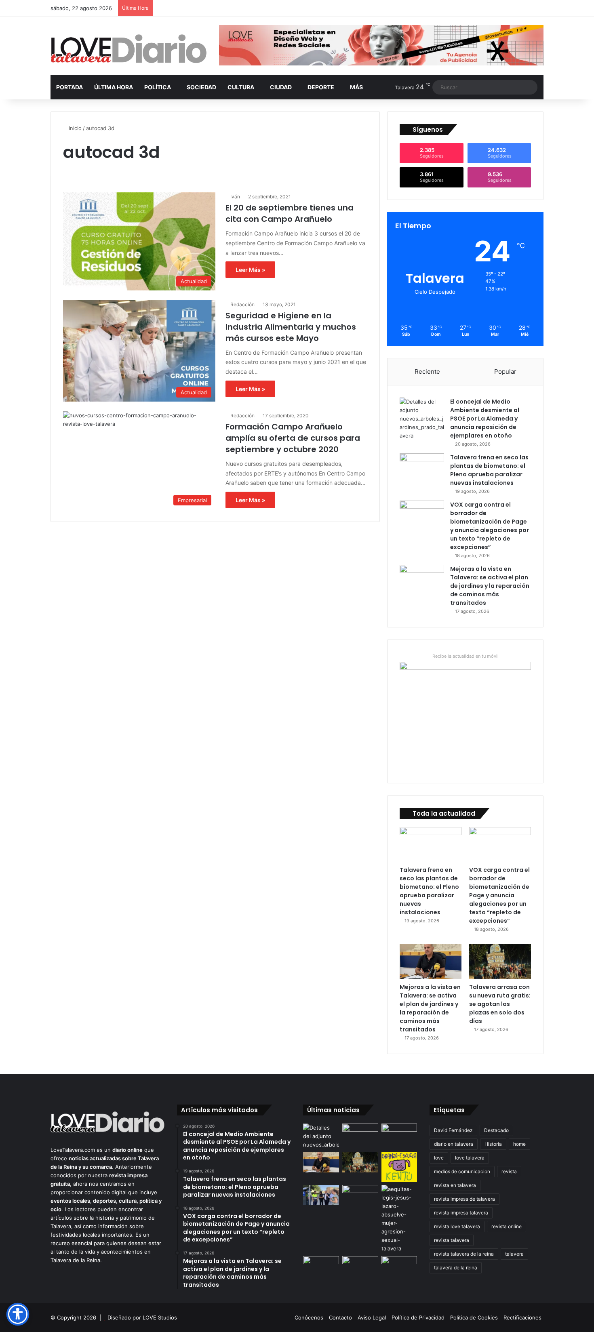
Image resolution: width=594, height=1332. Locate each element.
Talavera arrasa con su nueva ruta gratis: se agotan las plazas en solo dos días (500, 1004)
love (439, 1158)
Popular (505, 371)
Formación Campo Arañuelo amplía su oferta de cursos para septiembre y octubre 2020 (292, 438)
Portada (69, 87)
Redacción (242, 304)
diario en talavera (453, 1144)
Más (356, 87)
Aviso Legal (372, 1317)
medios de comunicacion (462, 1171)
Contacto (340, 1317)
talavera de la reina (455, 1268)
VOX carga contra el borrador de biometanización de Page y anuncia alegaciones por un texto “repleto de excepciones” (489, 526)
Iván (235, 197)
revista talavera (451, 1240)
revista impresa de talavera (464, 1199)
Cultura (240, 87)
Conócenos (309, 1317)
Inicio (74, 128)
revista (509, 1171)
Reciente (427, 371)
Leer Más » (250, 269)
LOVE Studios (160, 1317)
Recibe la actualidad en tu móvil (465, 656)
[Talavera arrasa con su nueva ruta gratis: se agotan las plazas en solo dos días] (500, 961)
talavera (514, 1254)
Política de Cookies (474, 1317)
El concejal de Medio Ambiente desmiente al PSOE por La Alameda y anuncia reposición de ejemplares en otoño (484, 419)
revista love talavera (457, 1226)
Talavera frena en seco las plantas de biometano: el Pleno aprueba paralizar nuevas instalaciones (489, 470)
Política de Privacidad (418, 1317)
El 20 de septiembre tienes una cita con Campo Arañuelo (289, 213)
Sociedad (201, 87)
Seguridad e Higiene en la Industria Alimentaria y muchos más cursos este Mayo (290, 327)
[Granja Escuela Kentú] (399, 1167)
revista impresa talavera (461, 1213)
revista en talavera (455, 1185)
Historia (493, 1144)
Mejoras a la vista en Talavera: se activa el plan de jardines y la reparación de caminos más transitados (489, 586)
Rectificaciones (522, 1317)
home (519, 1144)
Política (157, 87)
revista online (506, 1226)
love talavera (469, 1158)
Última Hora (113, 87)
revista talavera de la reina (464, 1254)
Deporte (321, 87)
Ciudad (281, 87)
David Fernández (453, 1130)
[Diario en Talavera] (129, 49)
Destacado (496, 1130)
